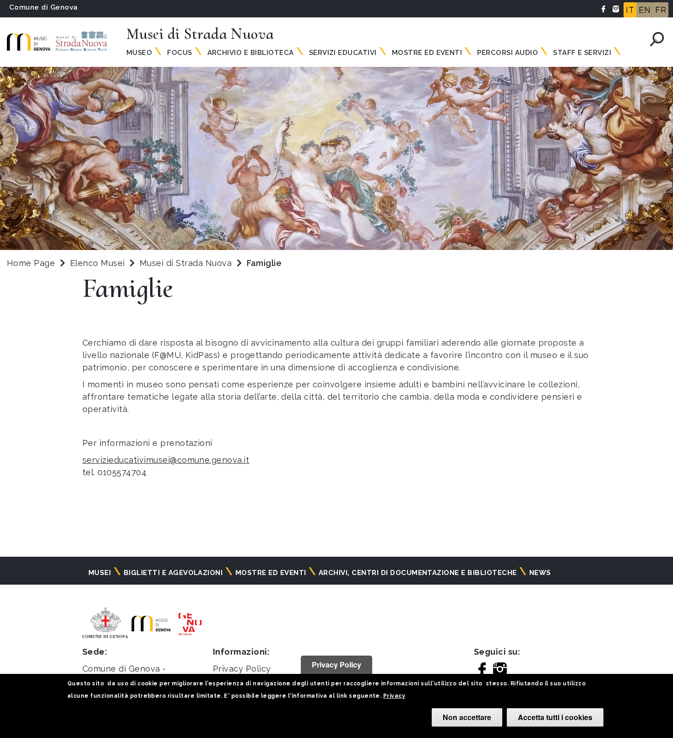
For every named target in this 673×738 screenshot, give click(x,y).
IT (630, 10)
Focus (179, 53)
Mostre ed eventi (270, 573)
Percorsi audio (507, 53)
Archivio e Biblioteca (250, 53)
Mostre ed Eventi (427, 53)
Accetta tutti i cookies (555, 717)
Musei (99, 573)
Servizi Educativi (343, 53)
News (540, 573)
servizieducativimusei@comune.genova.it (165, 460)
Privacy (394, 696)
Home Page (31, 263)
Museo (139, 53)
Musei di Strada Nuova (187, 263)
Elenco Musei (97, 263)
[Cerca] (657, 39)
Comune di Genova (43, 7)
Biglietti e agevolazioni (173, 573)
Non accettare (467, 717)
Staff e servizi (582, 53)
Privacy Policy (242, 668)
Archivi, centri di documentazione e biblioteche (418, 573)
